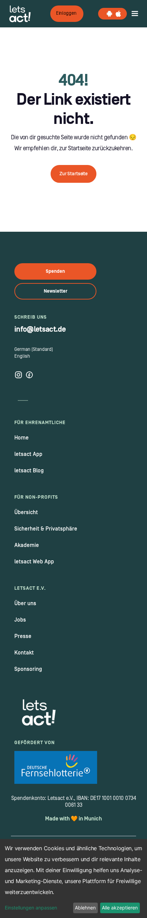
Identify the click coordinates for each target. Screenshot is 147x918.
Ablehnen (85, 907)
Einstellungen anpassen (31, 907)
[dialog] (73, 878)
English (22, 356)
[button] (135, 14)
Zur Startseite (73, 174)
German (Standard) (33, 349)
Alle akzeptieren (120, 907)
